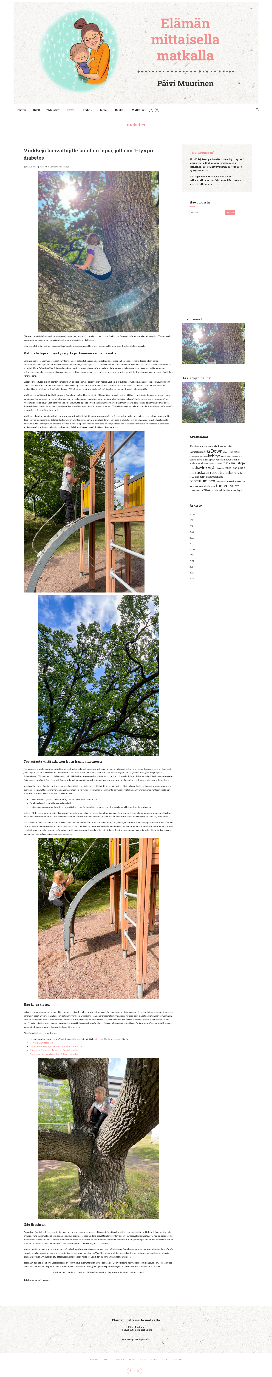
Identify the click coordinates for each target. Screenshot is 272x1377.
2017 (192, 566)
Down (70, 110)
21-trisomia (196, 446)
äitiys (238, 490)
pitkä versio (77, 1039)
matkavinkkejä (202, 467)
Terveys (65, 167)
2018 (192, 561)
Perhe (86, 110)
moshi (228, 467)
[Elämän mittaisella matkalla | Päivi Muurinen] (136, 104)
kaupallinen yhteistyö (199, 456)
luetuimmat (196, 463)
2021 (192, 543)
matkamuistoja (234, 463)
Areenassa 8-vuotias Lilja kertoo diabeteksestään (54, 1050)
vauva (206, 490)
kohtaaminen (232, 456)
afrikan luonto (222, 446)
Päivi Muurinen (201, 153)
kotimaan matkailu (199, 459)
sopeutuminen (202, 480)
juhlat (237, 451)
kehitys (214, 456)
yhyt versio (98, 1039)
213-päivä (208, 446)
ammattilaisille (196, 452)
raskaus (202, 472)
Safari (192, 477)
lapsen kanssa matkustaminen (224, 459)
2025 (192, 520)
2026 (192, 514)
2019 (192, 555)
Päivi (42, 167)
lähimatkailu (209, 463)
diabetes (30, 1280)
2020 (192, 549)
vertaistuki (216, 490)
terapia (193, 486)
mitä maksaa (219, 468)
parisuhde (239, 467)
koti (241, 456)
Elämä (103, 110)
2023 (192, 531)
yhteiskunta (228, 490)
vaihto (235, 486)
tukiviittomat (209, 486)
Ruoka (119, 110)
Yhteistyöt (53, 110)
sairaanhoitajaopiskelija (209, 476)
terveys (199, 486)
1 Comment (53, 167)
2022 (192, 537)
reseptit (217, 472)
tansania (239, 481)
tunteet (223, 485)
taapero (228, 481)
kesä (223, 456)
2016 (192, 572)
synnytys (220, 481)
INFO (36, 110)
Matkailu (138, 110)
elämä (226, 452)
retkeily (230, 473)
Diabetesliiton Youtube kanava (67, 1046)
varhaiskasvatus (42, 1280)
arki (206, 451)
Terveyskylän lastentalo (41, 1042)
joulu (231, 452)
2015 (192, 578)
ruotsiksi (117, 1039)
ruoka (240, 473)
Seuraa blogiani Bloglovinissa (136, 1339)
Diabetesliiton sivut (39, 1046)
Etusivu (22, 110)
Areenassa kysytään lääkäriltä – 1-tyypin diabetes (54, 1054)
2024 (192, 526)
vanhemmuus (195, 490)
